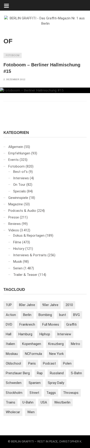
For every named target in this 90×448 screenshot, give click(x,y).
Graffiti (71, 324)
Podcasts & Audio (22, 211)
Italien (10, 344)
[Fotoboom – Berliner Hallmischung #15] (45, 90)
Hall (8, 334)
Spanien (35, 383)
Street (34, 393)
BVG (76, 315)
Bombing (45, 315)
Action (11, 315)
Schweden (13, 383)
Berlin (27, 315)
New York (56, 354)
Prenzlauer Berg (18, 373)
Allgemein (15, 147)
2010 (69, 305)
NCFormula (33, 354)
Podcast (49, 363)
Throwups (70, 393)
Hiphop (44, 334)
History (18, 249)
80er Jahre (27, 305)
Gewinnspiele (18, 198)
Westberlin (62, 402)
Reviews (14, 224)
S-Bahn (76, 373)
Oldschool (13, 363)
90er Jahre (50, 305)
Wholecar (13, 412)
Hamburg (25, 334)
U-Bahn (27, 402)
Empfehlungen (19, 153)
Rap (40, 373)
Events (13, 160)
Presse (13, 217)
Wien (31, 412)
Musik (17, 261)
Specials (19, 191)
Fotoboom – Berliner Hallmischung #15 (41, 68)
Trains (10, 402)
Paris (32, 363)
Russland (57, 373)
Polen (67, 363)
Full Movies (50, 324)
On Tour (19, 185)
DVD (9, 324)
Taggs (51, 393)
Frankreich (27, 324)
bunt (62, 315)
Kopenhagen (31, 344)
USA (44, 402)
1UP (9, 305)
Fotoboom (12, 55)
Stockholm (14, 393)
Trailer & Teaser (25, 275)
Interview (64, 334)
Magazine (15, 204)
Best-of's (20, 172)
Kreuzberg (56, 344)
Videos (13, 230)
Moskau (12, 354)
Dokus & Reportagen (29, 235)
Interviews (21, 178)
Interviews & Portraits (30, 255)
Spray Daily (56, 383)
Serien (18, 268)
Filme (17, 242)
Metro (75, 344)
